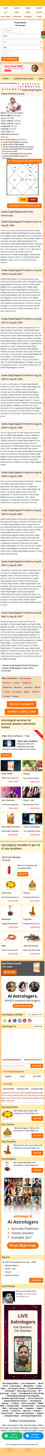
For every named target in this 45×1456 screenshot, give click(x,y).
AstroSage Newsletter (12, 1060)
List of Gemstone (28, 1383)
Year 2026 (37, 1076)
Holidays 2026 (23, 1089)
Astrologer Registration (32, 1416)
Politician (7, 683)
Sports (38, 687)
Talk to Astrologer (13, 1436)
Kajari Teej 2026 (7, 1101)
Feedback (30, 1408)
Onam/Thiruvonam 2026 (16, 1098)
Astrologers (16, 1386)
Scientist (35, 692)
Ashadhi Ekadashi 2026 (33, 1093)
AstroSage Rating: (9, 139)
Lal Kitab (15, 1403)
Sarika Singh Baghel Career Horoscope (18, 147)
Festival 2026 (8, 1089)
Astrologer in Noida (16, 1388)
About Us (27, 1411)
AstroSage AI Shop (10, 1383)
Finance (8, 1272)
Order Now (36, 1280)
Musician (18, 687)
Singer (26, 692)
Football (6, 696)
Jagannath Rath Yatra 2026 (12, 1093)
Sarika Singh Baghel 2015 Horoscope (17, 154)
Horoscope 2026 (28, 1403)
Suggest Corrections (21, 711)
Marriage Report (11, 1265)
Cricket (16, 683)
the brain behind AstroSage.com (26, 1294)
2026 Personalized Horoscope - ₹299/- (21, 1262)
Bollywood (7, 687)
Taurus (17, 8)
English (8, 1076)
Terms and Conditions (25, 1413)
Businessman (25, 678)
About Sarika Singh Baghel (13, 144)
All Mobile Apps (35, 1014)
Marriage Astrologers (30, 1428)
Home (5, 78)
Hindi (22, 1076)
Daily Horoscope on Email (34, 1060)
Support (40, 1413)
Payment (37, 1411)
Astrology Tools (16, 1408)
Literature (28, 687)
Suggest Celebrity (21, 704)
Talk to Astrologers (10, 1425)
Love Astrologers (30, 1430)
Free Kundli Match (35, 1388)
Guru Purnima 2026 (9, 1095)
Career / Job (10, 1269)
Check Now (13, 782)
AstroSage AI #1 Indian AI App (31, 1393)
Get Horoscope (10, 59)
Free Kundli (9, 1391)
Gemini (28, 8)
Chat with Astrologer (28, 1425)
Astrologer (17, 692)
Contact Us (15, 1411)
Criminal (6, 692)
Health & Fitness (12, 1275)
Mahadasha (28, 1386)
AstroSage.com (33, 1444)
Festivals (7, 1084)
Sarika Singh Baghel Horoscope (15, 142)
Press (13, 1393)
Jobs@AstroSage (11, 1416)
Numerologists (15, 1430)
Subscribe (37, 1026)
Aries (5, 8)
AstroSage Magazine (13, 1071)
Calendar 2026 (37, 1089)
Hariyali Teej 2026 (24, 1095)
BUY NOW (6, 755)
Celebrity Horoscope (23, 78)
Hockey (15, 696)
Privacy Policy (7, 1413)
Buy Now (11, 972)
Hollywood (26, 683)
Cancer (39, 8)
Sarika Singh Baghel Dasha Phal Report (21, 665)
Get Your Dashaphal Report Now (24, 161)
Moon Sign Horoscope (26, 1391)
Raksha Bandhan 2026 (35, 1098)
